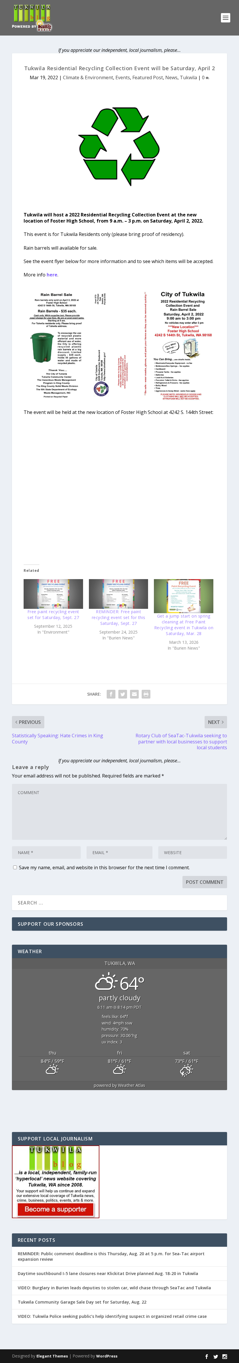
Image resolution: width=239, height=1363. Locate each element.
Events (122, 77)
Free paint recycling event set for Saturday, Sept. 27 (53, 614)
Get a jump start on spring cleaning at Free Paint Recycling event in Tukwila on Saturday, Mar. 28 (184, 624)
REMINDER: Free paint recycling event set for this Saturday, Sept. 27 (118, 617)
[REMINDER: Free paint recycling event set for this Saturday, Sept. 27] (118, 594)
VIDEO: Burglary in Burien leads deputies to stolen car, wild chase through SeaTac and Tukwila (114, 1287)
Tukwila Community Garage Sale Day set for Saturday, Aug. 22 (82, 1302)
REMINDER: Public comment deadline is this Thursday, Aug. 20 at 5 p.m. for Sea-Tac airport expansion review (111, 1256)
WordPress (106, 1356)
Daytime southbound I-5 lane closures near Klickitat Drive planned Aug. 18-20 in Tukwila (108, 1273)
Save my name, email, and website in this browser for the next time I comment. (104, 867)
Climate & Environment (88, 77)
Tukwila (188, 77)
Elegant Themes (52, 1356)
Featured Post (147, 77)
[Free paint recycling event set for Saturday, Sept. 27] (53, 594)
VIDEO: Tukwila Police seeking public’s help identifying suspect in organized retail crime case (112, 1316)
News (171, 77)
